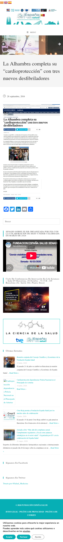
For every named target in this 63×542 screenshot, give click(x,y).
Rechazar (24, 537)
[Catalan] (2, 2)
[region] (31, 45)
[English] (6, 2)
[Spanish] (10, 2)
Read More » (14, 373)
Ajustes (38, 537)
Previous (4, 44)
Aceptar (9, 537)
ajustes (26, 531)
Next (59, 44)
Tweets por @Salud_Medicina (15, 483)
